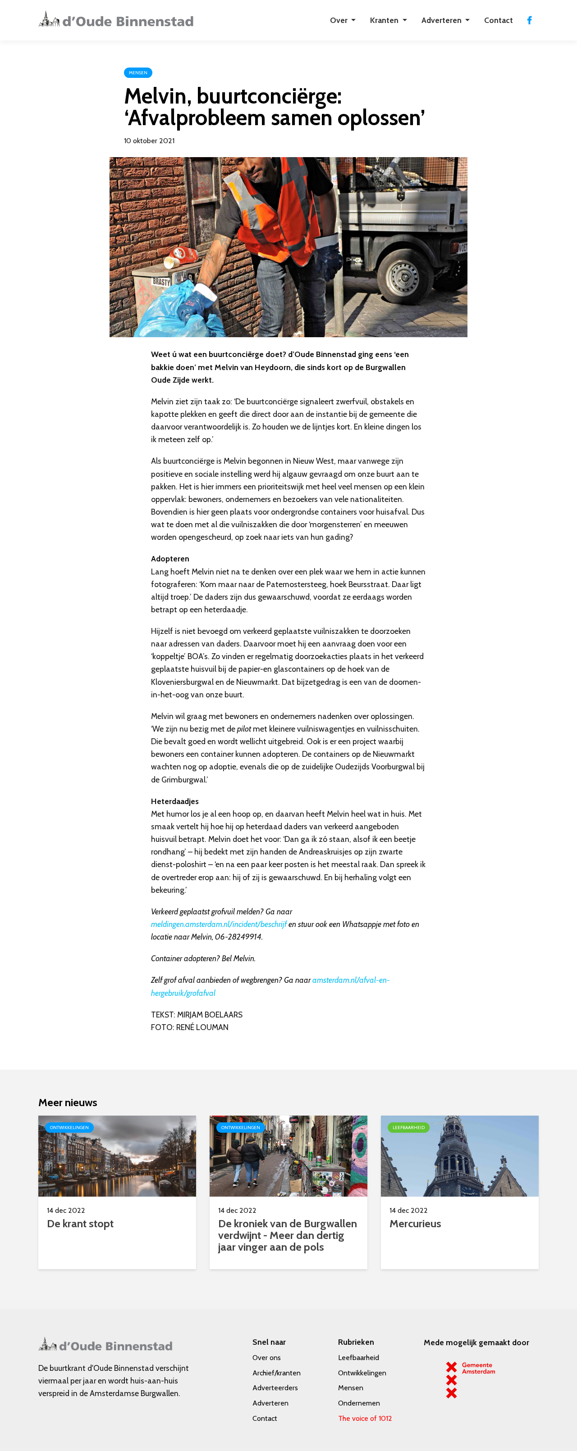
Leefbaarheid (358, 1357)
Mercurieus (415, 1223)
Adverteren (270, 1403)
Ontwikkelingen (362, 1373)
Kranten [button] (385, 20)
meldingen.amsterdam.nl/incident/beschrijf (219, 924)
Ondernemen (359, 1403)
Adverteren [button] (442, 20)
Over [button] (339, 20)
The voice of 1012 (365, 1418)
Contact (498, 20)
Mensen (350, 1387)
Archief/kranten (276, 1373)
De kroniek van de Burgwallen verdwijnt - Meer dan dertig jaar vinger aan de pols (287, 1235)
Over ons (266, 1357)
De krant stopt (80, 1223)
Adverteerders (275, 1387)
